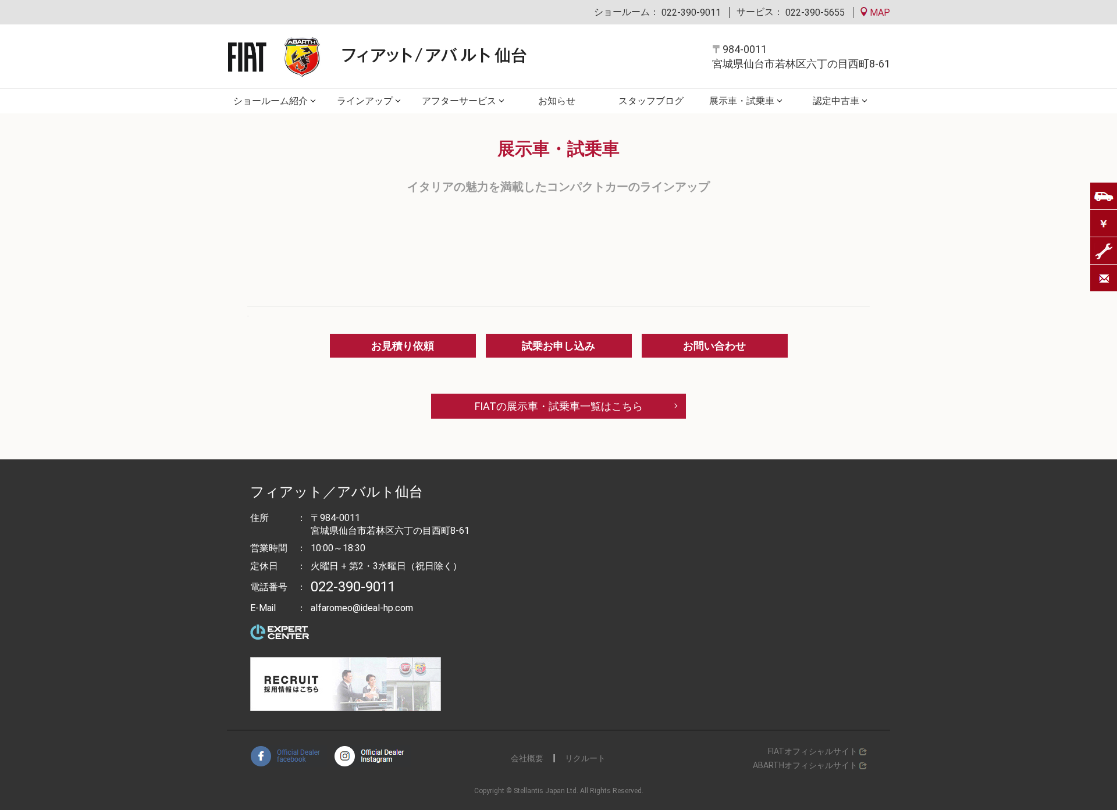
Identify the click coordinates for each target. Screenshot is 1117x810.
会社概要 (527, 758)
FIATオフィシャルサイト (813, 751)
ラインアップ (365, 100)
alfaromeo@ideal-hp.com (362, 607)
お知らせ (556, 100)
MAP (878, 12)
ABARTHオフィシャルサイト (805, 765)
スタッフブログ (651, 100)
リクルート (585, 758)
